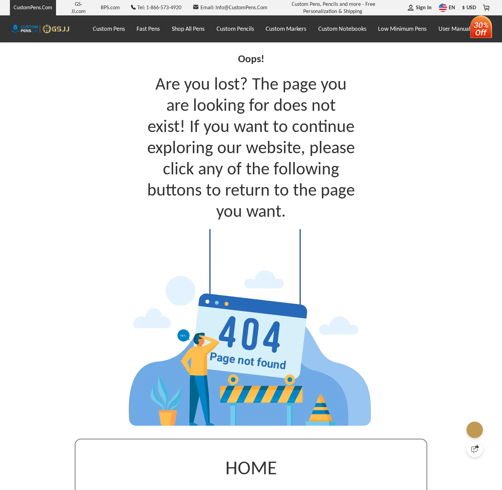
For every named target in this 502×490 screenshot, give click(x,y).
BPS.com (110, 7)
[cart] (486, 7)
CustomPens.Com (33, 7)
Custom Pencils (235, 28)
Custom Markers (286, 28)
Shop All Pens (188, 28)
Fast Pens (148, 28)
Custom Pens (109, 28)
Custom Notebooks (342, 28)
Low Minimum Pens (402, 28)
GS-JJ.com (78, 7)
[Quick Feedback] (474, 449)
